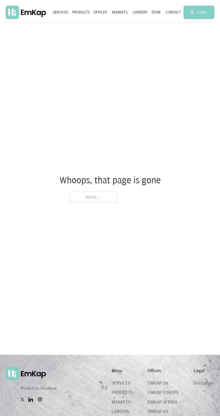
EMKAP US (158, 411)
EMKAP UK (158, 383)
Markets (119, 12)
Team (155, 12)
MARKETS (121, 402)
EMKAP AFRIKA (162, 402)
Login (202, 12)
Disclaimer (204, 383)
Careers (140, 12)
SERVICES (121, 383)
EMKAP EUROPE (163, 392)
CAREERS (120, 411)
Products (81, 12)
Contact (173, 12)
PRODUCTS (122, 392)
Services (60, 12)
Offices (100, 12)
